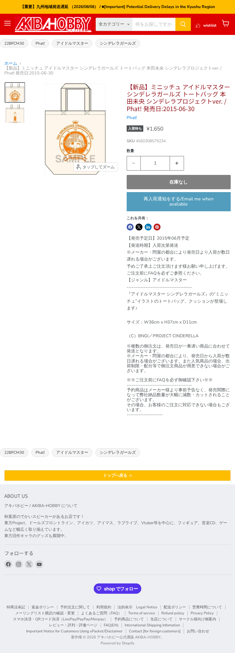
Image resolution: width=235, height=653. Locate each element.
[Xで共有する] (139, 227)
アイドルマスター (72, 43)
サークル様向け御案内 (197, 619)
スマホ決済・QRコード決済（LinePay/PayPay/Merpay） (60, 619)
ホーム (10, 63)
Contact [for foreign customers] (155, 631)
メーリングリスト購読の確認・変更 (45, 613)
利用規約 (103, 607)
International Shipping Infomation (152, 625)
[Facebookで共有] (130, 227)
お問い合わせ (198, 631)
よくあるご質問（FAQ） (101, 613)
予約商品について (129, 619)
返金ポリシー (43, 607)
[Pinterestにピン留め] (157, 227)
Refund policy (172, 613)
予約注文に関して (75, 607)
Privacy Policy (202, 613)
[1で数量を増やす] (177, 163)
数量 (130, 151)
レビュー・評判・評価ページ (73, 625)
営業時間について (207, 607)
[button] (15, 92)
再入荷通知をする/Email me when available (179, 201)
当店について (161, 619)
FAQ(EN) (111, 625)
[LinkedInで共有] (148, 227)
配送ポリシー (175, 607)
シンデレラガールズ (118, 43)
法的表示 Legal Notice (137, 607)
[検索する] (183, 24)
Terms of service (141, 613)
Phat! (40, 43)
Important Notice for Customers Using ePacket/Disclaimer (74, 631)
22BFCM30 (14, 43)
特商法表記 (16, 607)
